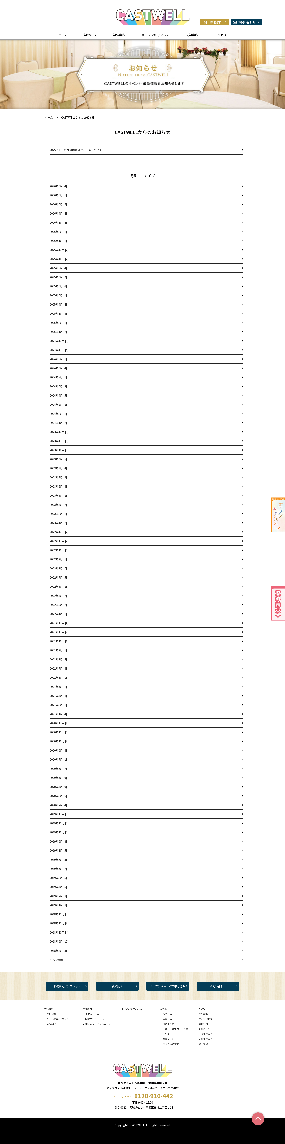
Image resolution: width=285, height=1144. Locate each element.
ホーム (63, 35)
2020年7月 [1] (58, 759)
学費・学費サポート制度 (175, 1028)
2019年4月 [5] (58, 887)
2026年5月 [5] (58, 204)
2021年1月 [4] (58, 714)
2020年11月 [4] (59, 732)
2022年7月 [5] (58, 577)
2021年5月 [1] (58, 687)
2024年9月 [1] (58, 359)
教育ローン (168, 1038)
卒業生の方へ (205, 1038)
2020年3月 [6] (58, 796)
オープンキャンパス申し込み (167, 986)
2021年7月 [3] (58, 668)
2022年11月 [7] (59, 541)
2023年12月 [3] (59, 432)
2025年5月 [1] (58, 295)
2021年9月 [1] (58, 650)
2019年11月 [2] (59, 823)
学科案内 (119, 35)
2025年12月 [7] (59, 250)
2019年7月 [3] (58, 859)
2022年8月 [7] (58, 568)
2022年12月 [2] (59, 532)
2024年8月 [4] (58, 368)
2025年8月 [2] (58, 277)
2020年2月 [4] (58, 805)
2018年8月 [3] (58, 950)
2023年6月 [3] (58, 486)
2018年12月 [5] (59, 914)
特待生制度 (168, 1023)
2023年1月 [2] (58, 523)
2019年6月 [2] (58, 869)
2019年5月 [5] (58, 878)
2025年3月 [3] (58, 313)
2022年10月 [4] (59, 550)
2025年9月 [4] (58, 268)
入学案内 (192, 35)
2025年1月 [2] (58, 332)
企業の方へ (204, 1028)
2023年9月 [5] (58, 459)
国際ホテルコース (94, 1018)
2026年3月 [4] (58, 222)
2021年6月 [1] (58, 677)
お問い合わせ (218, 986)
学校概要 (51, 1013)
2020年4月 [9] (58, 787)
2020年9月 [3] (58, 750)
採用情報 (203, 1043)
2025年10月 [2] (59, 259)
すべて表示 (56, 960)
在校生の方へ (205, 1033)
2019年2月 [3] (58, 896)
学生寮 (166, 1033)
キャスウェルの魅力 (57, 1018)
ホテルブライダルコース (98, 1023)
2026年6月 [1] (58, 195)
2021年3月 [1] (58, 705)
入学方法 (167, 1013)
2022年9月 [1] (58, 559)
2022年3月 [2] (58, 605)
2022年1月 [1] (58, 614)
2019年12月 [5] (59, 814)
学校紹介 (90, 35)
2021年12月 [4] (59, 623)
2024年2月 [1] (58, 414)
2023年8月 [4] (58, 468)
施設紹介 (51, 1023)
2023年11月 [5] (59, 441)
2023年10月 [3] (59, 450)
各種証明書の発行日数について (76, 150)
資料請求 (117, 986)
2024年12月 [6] (59, 341)
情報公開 (203, 1023)
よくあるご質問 (171, 1043)
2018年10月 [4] (59, 932)
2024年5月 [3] (58, 386)
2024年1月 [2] (58, 423)
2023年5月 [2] (58, 495)
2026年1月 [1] (58, 241)
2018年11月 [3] (59, 923)
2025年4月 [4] (58, 304)
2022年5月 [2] (58, 586)
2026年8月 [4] (58, 186)
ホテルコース (92, 1013)
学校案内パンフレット (67, 986)
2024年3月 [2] (58, 404)
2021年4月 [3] (58, 696)
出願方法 (167, 1018)
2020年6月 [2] (58, 768)
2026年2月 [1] (58, 232)
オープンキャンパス (155, 35)
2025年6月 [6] (58, 286)
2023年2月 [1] (58, 514)
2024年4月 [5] (58, 395)
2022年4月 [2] (58, 596)
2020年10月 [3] (59, 741)
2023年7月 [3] (58, 477)
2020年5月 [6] (58, 778)
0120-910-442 (153, 1095)
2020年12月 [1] (59, 723)
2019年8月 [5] (58, 850)
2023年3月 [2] (58, 505)
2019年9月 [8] (58, 841)
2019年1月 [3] (58, 905)
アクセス (220, 35)
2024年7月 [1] (58, 377)
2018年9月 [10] (59, 941)
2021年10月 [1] (59, 641)
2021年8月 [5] (58, 659)
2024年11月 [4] (59, 350)
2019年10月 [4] (59, 832)
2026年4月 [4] (58, 213)
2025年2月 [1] (58, 323)
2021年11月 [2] (59, 632)
